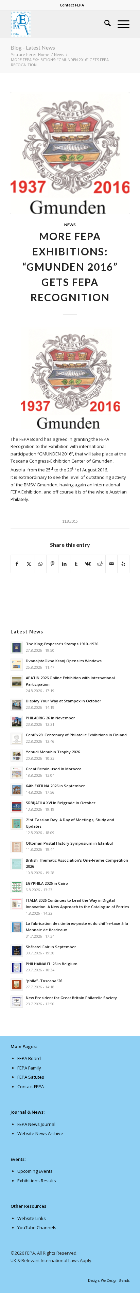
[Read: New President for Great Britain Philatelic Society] (17, 1001)
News (70, 224)
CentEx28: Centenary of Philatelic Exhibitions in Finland (76, 734)
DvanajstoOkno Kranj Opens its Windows (64, 660)
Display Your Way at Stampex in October (63, 700)
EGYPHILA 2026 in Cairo (47, 883)
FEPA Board (29, 1058)
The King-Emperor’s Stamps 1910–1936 (62, 643)
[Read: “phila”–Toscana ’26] (17, 984)
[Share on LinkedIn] (64, 564)
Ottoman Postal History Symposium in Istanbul (69, 843)
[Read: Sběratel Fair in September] (17, 951)
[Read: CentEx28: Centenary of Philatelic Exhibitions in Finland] (17, 739)
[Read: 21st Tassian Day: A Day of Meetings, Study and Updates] (17, 824)
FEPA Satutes (30, 1077)
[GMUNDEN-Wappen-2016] (70, 153)
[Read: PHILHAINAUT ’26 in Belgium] (17, 968)
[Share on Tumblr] (76, 564)
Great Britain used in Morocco (54, 768)
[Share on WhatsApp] (41, 564)
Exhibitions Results (36, 1181)
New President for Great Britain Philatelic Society (71, 997)
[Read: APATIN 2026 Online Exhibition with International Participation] (17, 682)
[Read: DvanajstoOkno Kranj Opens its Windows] (17, 665)
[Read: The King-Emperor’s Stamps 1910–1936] (17, 648)
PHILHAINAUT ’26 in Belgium (51, 963)
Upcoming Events (35, 1171)
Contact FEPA (72, 4)
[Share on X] (29, 564)
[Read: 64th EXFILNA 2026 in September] (17, 790)
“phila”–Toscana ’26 (44, 980)
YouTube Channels (36, 1227)
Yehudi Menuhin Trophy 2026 (53, 751)
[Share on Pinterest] (52, 564)
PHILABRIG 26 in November (50, 717)
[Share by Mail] (111, 564)
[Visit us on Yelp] (123, 564)
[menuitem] (71, 5)
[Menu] (120, 24)
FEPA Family (29, 1068)
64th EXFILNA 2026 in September (55, 785)
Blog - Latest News (33, 47)
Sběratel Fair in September (51, 946)
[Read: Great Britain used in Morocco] (17, 773)
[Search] (104, 24)
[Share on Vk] (88, 564)
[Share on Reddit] (100, 564)
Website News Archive (40, 1133)
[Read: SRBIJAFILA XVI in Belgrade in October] (17, 807)
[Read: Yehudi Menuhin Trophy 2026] (17, 756)
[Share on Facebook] (17, 564)
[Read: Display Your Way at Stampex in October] (17, 705)
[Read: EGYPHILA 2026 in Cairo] (17, 887)
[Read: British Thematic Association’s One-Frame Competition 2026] (17, 864)
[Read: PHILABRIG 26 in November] (17, 722)
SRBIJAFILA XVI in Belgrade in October (60, 802)
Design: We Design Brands (108, 1280)
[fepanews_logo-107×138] (58, 24)
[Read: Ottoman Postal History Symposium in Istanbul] (17, 847)
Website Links (31, 1218)
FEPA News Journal (36, 1124)
